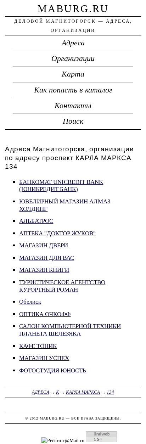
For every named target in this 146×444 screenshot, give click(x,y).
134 (110, 392)
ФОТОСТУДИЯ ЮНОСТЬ (52, 370)
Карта (73, 74)
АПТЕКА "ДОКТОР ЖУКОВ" (57, 233)
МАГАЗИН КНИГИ (44, 269)
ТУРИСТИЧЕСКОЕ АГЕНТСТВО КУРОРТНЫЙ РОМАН (62, 286)
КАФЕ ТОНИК (38, 346)
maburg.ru (73, 8)
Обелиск (30, 301)
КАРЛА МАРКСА (83, 392)
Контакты (73, 105)
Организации (73, 58)
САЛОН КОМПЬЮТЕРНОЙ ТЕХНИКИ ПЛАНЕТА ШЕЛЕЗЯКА (70, 330)
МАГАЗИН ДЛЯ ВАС (46, 257)
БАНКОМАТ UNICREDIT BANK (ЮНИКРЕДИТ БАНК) (61, 186)
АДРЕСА (40, 392)
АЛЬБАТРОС (36, 221)
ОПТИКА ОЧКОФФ (45, 314)
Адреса (73, 43)
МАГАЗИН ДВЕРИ (43, 245)
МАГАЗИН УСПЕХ (44, 358)
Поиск (73, 121)
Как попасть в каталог (73, 90)
